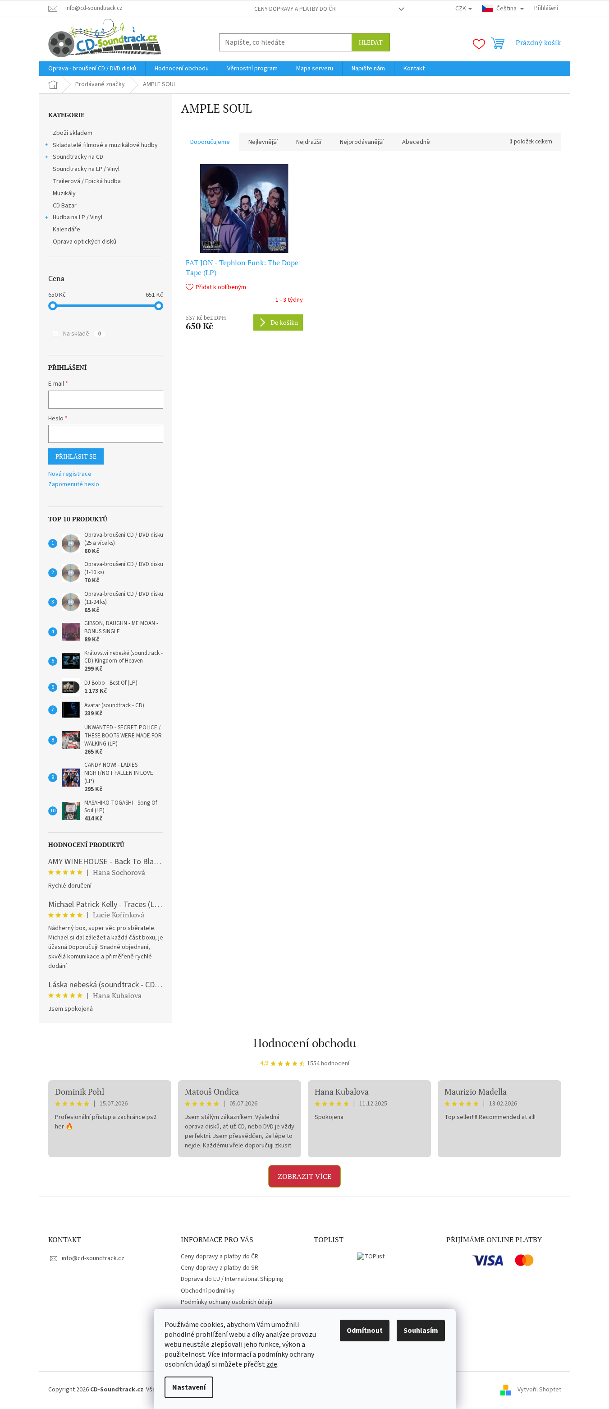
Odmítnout (365, 1330)
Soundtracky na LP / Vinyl (86, 169)
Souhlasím (420, 1330)
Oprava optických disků (84, 241)
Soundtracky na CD (78, 156)
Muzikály (64, 193)
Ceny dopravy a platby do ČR (295, 9)
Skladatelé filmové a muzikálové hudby (105, 145)
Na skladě (82, 333)
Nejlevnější (263, 142)
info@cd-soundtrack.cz (93, 1258)
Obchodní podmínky (208, 1290)
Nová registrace (70, 474)
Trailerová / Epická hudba (87, 181)
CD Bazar (65, 205)
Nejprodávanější (362, 142)
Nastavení (189, 1387)
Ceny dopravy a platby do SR (219, 1267)
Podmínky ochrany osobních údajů (226, 1302)
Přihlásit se (75, 456)
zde (271, 1364)
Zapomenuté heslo (73, 484)
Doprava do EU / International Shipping (232, 1279)
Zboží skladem (72, 133)
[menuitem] (92, 68)
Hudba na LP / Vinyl (77, 217)
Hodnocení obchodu (304, 1042)
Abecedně (416, 142)
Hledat (371, 42)
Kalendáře (66, 229)
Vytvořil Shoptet (539, 1389)
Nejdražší (308, 142)
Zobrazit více (304, 1176)
